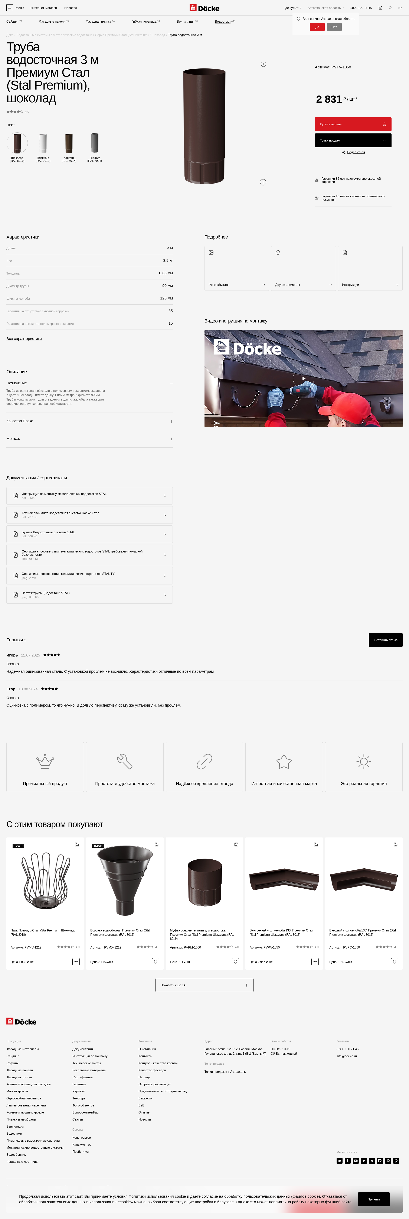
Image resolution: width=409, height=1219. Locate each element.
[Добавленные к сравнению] (380, 8)
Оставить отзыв (385, 640)
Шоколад (158, 35)
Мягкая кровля (17, 1091)
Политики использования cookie (157, 1196)
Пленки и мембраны (21, 1119)
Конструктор (81, 1137)
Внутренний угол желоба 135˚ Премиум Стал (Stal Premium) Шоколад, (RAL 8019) (281, 932)
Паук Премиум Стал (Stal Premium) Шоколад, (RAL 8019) (43, 932)
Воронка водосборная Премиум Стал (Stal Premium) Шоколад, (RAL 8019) (120, 932)
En (400, 8)
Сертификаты (82, 1077)
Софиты (12, 1063)
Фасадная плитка (98, 21)
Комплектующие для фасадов (28, 1084)
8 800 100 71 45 (348, 1049)
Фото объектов (83, 1105)
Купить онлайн (330, 124)
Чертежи (78, 1091)
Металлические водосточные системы (34, 1147)
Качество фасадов (152, 1070)
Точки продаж (330, 140)
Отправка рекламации (154, 1084)
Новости (144, 1119)
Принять (374, 1199)
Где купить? (292, 7)
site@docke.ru (347, 1056)
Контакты (145, 1056)
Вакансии (145, 1098)
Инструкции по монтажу (90, 1056)
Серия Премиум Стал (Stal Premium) (122, 35)
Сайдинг (12, 21)
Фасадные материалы (22, 1049)
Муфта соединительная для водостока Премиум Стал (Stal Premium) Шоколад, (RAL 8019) (202, 934)
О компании (147, 1049)
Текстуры (79, 1098)
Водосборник (16, 1154)
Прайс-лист (80, 1151)
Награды (144, 1077)
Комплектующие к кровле (25, 1112)
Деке (9, 35)
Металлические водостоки (72, 35)
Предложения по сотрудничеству (162, 1091)
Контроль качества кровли (157, 1063)
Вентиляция (185, 21)
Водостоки (222, 21)
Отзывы (144, 1112)
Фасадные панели (52, 21)
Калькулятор (81, 1144)
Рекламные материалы (89, 1070)
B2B (141, 1105)
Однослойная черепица (23, 1098)
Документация (83, 1049)
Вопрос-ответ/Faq (85, 1112)
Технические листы (86, 1063)
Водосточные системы (33, 35)
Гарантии (79, 1084)
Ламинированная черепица (26, 1105)
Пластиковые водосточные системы (33, 1140)
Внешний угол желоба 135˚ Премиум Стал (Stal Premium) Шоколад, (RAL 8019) (362, 932)
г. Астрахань (237, 1071)
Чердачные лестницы (22, 1161)
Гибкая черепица (144, 21)
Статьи (77, 1119)
